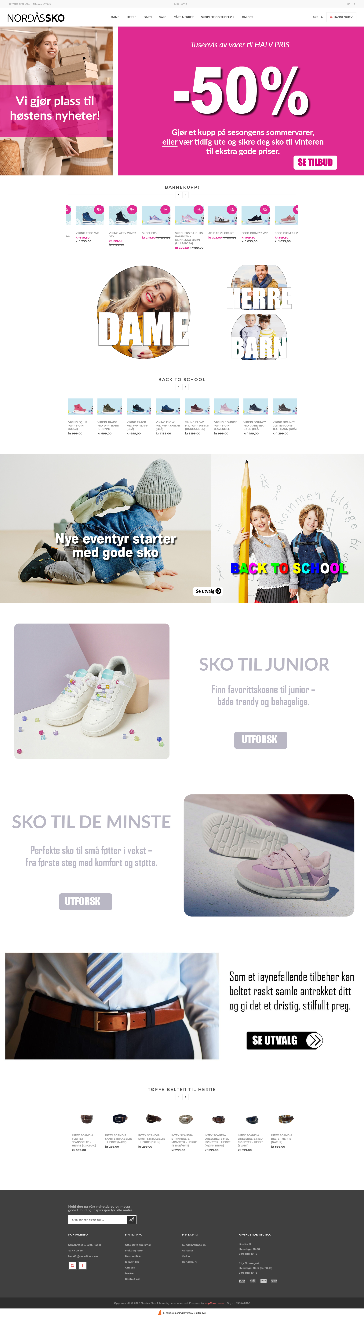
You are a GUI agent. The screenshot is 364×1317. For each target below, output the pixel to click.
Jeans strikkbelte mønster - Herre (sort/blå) (214, 1139)
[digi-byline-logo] (160, 1313)
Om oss (130, 1267)
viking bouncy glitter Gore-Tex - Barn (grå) (139, 425)
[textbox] (309, 17)
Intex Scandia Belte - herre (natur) (145, 1139)
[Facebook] (82, 1265)
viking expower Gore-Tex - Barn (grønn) (226, 427)
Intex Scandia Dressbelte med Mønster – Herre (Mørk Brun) (81, 1140)
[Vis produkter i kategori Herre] (259, 287)
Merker (129, 1273)
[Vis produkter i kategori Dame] (143, 312)
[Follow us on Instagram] (72, 1265)
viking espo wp (246, 233)
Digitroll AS (200, 1313)
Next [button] (185, 195)
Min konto (180, 3)
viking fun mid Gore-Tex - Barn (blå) (197, 425)
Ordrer (186, 1256)
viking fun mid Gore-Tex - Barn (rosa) (168, 425)
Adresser (187, 1250)
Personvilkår (133, 1256)
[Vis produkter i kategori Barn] (259, 337)
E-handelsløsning (173, 1313)
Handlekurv (189, 1261)
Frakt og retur (134, 1250)
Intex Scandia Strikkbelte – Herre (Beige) (244, 1139)
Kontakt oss (132, 1278)
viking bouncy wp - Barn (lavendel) (79, 425)
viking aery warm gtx (281, 234)
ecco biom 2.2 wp (114, 233)
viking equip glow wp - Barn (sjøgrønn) (282, 427)
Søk (322, 17)
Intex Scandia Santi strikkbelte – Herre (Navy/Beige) (280, 1140)
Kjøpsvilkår (132, 1261)
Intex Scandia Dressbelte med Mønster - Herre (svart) (114, 1140)
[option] (82, 222)
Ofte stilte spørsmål (138, 1244)
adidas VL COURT (81, 233)
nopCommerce (214, 1302)
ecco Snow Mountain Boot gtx (180, 236)
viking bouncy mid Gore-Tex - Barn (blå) (108, 425)
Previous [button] (179, 195)
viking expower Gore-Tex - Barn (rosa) (255, 427)
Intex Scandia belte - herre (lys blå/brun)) (181, 1139)
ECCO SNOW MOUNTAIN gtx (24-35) (214, 236)
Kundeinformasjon (194, 1244)
